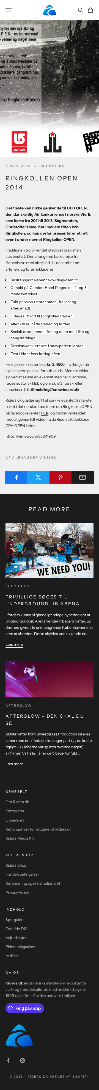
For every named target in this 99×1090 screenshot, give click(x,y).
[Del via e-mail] (83, 477)
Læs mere (14, 644)
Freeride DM (17, 928)
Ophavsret (15, 820)
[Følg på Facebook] (8, 1060)
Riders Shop (16, 865)
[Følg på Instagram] (22, 1060)
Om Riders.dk (17, 801)
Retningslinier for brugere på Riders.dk (38, 829)
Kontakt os (15, 810)
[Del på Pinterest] (61, 477)
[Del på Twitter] (38, 477)
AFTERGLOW (19, 705)
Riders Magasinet (20, 946)
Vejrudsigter (16, 937)
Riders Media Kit (20, 838)
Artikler (12, 955)
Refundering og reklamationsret (33, 883)
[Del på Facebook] (16, 477)
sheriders (52, 166)
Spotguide (14, 919)
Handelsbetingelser (22, 874)
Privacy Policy (17, 892)
